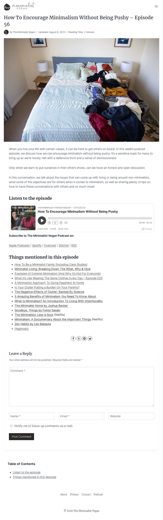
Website (115, 416)
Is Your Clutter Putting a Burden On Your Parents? (47, 287)
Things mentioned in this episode (34, 477)
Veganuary (22, 328)
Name (15, 416)
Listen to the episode (26, 472)
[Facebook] (73, 338)
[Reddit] (90, 338)
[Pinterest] (84, 338)
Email (64, 416)
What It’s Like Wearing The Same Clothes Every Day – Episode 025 (59, 278)
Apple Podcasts (19, 245)
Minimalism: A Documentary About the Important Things (53, 319)
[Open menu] (156, 6)
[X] (78, 338)
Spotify (37, 245)
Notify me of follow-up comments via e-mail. (43, 426)
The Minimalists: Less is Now (34, 314)
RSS (74, 245)
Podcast (98, 494)
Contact (86, 494)
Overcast (50, 245)
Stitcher (64, 245)
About (63, 494)
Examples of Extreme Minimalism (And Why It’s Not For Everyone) (58, 273)
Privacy (74, 494)
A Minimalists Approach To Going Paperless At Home (49, 282)
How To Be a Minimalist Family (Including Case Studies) (51, 264)
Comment (17, 370)
